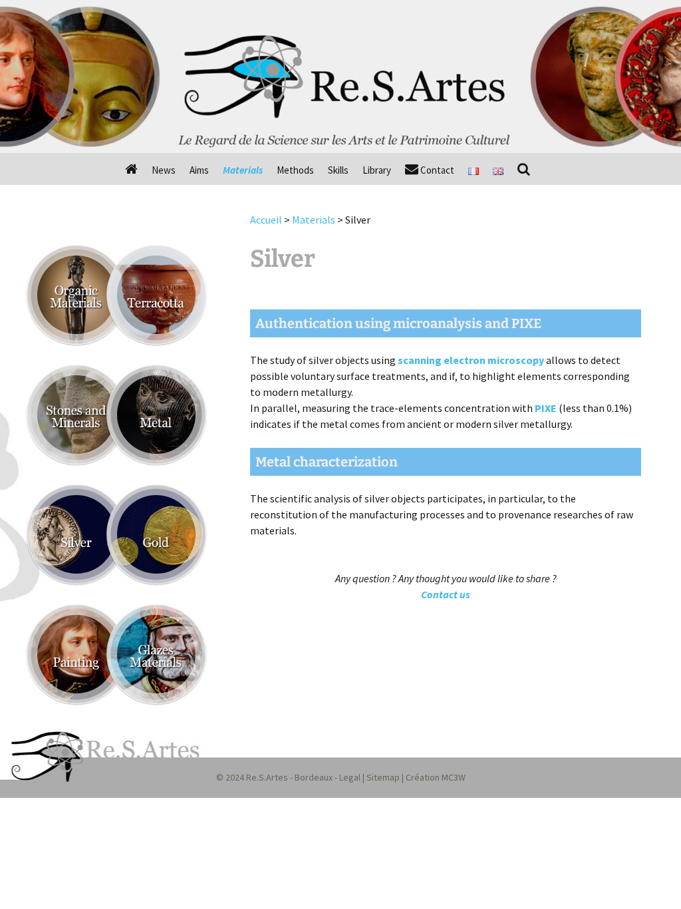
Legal (349, 777)
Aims (199, 170)
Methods (295, 170)
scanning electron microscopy (471, 360)
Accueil (266, 219)
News (164, 170)
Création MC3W (436, 777)
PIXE (546, 408)
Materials (243, 170)
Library (376, 170)
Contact (436, 170)
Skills (338, 170)
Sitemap (383, 777)
